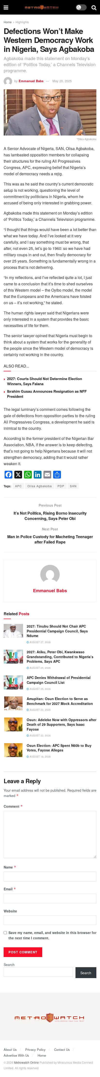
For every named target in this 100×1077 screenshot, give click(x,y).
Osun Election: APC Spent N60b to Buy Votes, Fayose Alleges (59, 748)
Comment (13, 806)
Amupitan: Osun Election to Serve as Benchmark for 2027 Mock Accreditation (60, 701)
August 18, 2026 (40, 756)
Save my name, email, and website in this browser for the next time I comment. (52, 935)
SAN (73, 486)
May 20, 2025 (62, 81)
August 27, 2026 (40, 642)
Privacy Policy (35, 1049)
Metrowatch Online (26, 1062)
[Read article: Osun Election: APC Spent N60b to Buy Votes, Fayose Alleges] (13, 750)
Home (8, 22)
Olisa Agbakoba (39, 486)
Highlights (22, 22)
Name (10, 867)
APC (18, 486)
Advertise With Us (16, 1055)
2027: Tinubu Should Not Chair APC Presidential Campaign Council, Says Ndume (57, 631)
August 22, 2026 (40, 735)
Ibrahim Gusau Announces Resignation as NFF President (47, 394)
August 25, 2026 (40, 668)
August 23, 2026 (40, 709)
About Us (10, 1049)
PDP (61, 486)
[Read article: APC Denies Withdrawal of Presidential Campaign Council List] (13, 682)
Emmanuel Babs (31, 81)
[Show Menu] (6, 7)
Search (9, 964)
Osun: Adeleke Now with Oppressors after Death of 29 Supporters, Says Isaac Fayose (61, 724)
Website (10, 911)
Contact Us (62, 1049)
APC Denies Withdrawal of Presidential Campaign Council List (59, 680)
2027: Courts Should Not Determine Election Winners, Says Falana (44, 381)
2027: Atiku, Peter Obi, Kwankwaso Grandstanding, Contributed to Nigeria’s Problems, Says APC (60, 656)
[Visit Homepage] (42, 7)
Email (10, 888)
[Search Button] (94, 7)
